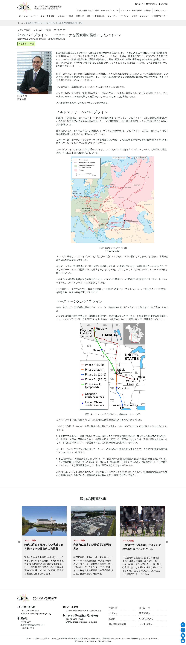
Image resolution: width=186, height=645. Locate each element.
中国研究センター (159, 16)
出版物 (112, 618)
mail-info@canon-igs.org (39, 613)
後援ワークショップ (140, 16)
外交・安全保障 (47, 16)
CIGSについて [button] (160, 10)
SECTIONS (152, 4)
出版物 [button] (147, 10)
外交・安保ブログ (85, 10)
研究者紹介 (137, 10)
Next (167, 542)
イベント (113, 613)
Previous (18, 542)
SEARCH (164, 4)
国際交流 (80, 16)
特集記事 (113, 607)
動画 (97, 10)
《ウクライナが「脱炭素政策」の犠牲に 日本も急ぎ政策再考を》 (99, 73)
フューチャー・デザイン (117, 16)
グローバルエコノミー (28, 16)
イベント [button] (124, 10)
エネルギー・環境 (65, 16)
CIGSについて (146, 618)
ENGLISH (140, 4)
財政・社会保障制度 (95, 16)
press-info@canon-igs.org (85, 622)
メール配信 (72, 607)
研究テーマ (144, 607)
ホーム (20, 23)
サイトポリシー (147, 624)
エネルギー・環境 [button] (26, 44)
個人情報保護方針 (117, 624)
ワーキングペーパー (109, 10)
